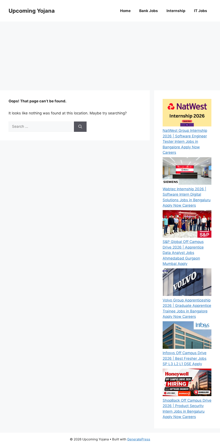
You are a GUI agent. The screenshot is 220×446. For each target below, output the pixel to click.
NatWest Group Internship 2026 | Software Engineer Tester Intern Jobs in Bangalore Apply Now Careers (185, 141)
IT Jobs (200, 11)
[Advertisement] (110, 54)
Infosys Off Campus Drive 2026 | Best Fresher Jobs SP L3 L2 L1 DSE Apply (184, 358)
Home (125, 11)
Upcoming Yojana (32, 11)
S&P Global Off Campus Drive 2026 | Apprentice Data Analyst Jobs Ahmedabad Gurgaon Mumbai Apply (183, 253)
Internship (176, 11)
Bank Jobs (148, 11)
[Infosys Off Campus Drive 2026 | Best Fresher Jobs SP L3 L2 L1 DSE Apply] (187, 335)
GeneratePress (138, 439)
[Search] (80, 126)
